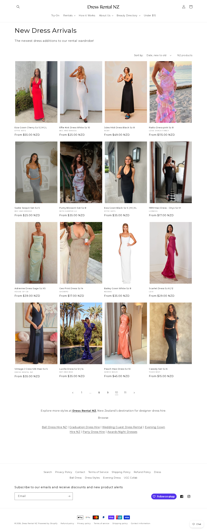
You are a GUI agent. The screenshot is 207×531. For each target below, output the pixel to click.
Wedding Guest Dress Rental (122, 427)
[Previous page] (72, 392)
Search (48, 472)
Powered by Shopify (48, 523)
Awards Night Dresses (122, 431)
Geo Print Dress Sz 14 (71, 288)
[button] (18, 6)
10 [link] (116, 392)
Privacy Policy (63, 472)
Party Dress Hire (94, 431)
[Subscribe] (69, 496)
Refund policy (67, 523)
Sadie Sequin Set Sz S (27, 208)
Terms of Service (98, 472)
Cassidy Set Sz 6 (158, 369)
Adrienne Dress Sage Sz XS (30, 288)
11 (125, 392)
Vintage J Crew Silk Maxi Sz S (31, 369)
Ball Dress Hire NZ (54, 427)
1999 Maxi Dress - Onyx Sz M (165, 208)
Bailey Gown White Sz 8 (117, 288)
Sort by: (138, 55)
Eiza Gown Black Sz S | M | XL (120, 208)
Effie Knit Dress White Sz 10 (74, 127)
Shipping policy (120, 523)
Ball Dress (76, 477)
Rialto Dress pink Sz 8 (161, 127)
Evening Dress (112, 477)
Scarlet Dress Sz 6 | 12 (161, 288)
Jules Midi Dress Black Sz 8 (119, 127)
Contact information (140, 523)
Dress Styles (92, 477)
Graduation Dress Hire (84, 427)
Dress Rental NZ (30, 523)
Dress (157, 472)
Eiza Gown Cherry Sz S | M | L (31, 127)
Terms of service (101, 523)
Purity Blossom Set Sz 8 (72, 208)
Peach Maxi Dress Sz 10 (117, 369)
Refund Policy (142, 472)
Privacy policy (84, 523)
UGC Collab (130, 477)
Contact (80, 472)
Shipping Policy (121, 472)
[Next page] (134, 392)
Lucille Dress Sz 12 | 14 (71, 369)
